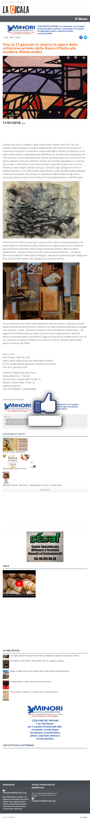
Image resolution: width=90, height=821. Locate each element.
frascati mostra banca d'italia (17, 424)
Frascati (18, 37)
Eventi (12, 37)
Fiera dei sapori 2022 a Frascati (15, 469)
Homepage (83, 817)
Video (11, 2)
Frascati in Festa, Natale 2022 (14, 452)
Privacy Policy (19, 2)
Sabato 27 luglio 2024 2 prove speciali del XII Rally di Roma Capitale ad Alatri (39, 671)
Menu (82, 19)
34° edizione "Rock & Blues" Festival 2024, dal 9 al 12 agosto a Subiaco (37, 661)
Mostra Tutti (45, 490)
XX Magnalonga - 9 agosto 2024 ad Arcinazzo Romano (30, 681)
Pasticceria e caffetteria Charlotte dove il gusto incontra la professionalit (34, 595)
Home (5, 2)
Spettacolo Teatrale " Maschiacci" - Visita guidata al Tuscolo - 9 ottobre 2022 (32, 485)
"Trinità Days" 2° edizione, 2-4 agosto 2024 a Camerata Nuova (34, 692)
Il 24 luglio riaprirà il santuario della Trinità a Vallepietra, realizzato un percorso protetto (44, 656)
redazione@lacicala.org (14, 792)
